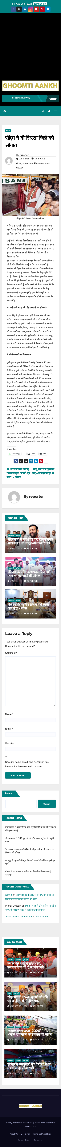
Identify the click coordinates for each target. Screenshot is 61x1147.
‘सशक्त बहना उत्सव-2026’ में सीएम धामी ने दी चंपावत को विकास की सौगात (29, 1033)
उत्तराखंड (10, 959)
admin (8, 895)
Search (9, 793)
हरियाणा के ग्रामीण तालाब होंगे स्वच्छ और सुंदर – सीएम (28, 606)
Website (9, 743)
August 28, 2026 (19, 973)
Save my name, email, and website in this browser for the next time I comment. (27, 764)
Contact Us (38, 1140)
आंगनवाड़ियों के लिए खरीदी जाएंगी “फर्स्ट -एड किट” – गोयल (18, 473)
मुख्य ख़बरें (11, 535)
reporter (24, 155)
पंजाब (9, 993)
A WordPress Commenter (18, 916)
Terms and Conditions (42, 1134)
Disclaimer (25, 1134)
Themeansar (30, 1126)
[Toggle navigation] (55, 111)
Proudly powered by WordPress (19, 1123)
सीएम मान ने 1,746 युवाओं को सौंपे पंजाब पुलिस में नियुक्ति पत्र (27, 999)
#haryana (40, 158)
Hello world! (42, 916)
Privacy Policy (24, 1140)
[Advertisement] (30, 48)
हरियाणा (8, 130)
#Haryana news (24, 163)
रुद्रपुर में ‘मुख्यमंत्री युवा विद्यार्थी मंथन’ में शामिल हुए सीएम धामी (29, 1066)
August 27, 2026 (19, 1006)
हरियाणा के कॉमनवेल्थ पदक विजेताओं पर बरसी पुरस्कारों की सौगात (29, 574)
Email (9, 728)
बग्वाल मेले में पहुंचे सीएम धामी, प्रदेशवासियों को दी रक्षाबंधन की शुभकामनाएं (25, 967)
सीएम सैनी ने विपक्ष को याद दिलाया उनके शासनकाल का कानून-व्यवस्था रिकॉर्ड (30, 541)
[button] (43, 111)
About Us (14, 1134)
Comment (11, 653)
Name (9, 714)
